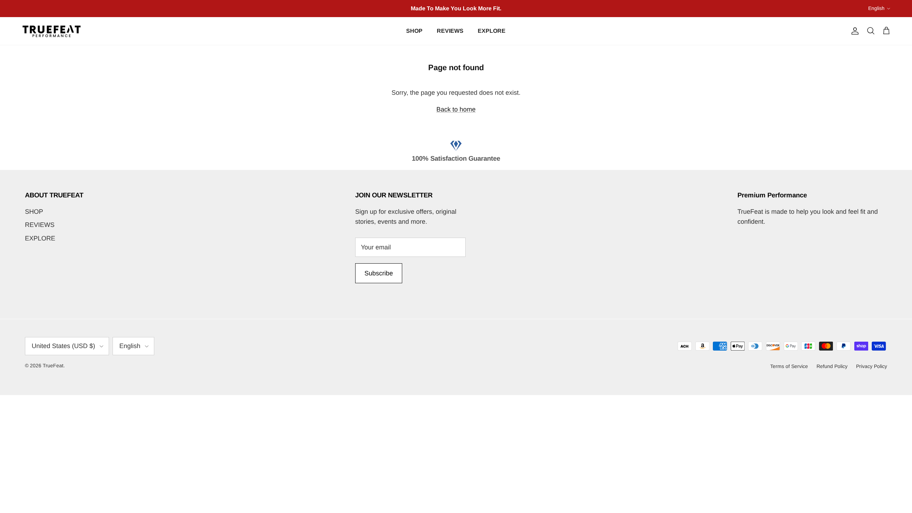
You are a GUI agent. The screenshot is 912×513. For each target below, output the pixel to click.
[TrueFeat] (51, 31)
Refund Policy (832, 366)
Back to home (456, 109)
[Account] (853, 31)
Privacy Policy (871, 366)
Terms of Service (789, 366)
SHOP (414, 31)
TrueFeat (53, 365)
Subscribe (378, 273)
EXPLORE (492, 31)
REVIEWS (450, 31)
